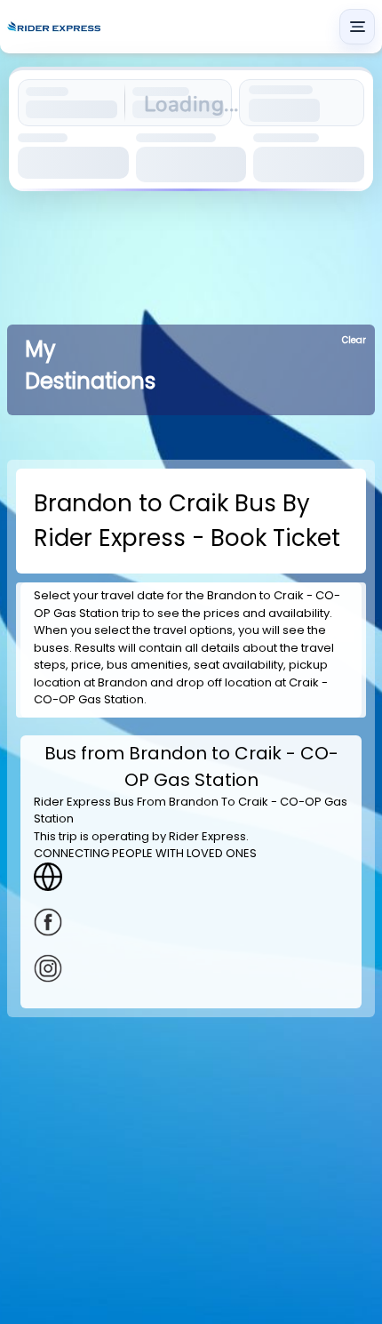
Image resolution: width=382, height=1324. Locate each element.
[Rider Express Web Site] (191, 877)
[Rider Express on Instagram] (191, 968)
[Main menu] (357, 26)
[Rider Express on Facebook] (191, 922)
